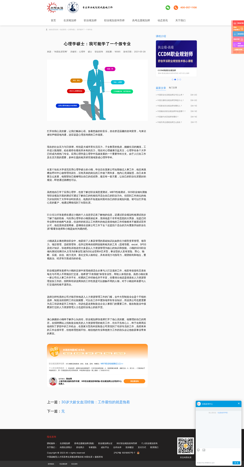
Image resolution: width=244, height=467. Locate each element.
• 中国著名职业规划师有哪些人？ (169, 106)
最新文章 (161, 87)
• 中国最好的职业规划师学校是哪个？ (171, 111)
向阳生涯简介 (66, 447)
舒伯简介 (80, 447)
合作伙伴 (117, 447)
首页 (53, 20)
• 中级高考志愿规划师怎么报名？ (169, 122)
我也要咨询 (134, 381)
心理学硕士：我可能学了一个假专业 (80, 29)
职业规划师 (90, 20)
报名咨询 (51, 436)
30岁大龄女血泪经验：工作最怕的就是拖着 (95, 402)
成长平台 (105, 447)
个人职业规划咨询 (149, 443)
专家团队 (93, 447)
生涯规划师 (70, 20)
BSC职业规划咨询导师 (127, 443)
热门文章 (173, 87)
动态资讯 (163, 20)
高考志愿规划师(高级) (84, 443)
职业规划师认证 (105, 443)
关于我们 (180, 20)
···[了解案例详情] (103, 370)
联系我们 (154, 447)
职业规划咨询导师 (114, 20)
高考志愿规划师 (141, 20)
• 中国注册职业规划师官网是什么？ (170, 100)
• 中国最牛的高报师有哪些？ (167, 117)
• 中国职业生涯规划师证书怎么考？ (170, 95)
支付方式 (142, 447)
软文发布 (74, 464)
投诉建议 (130, 447)
